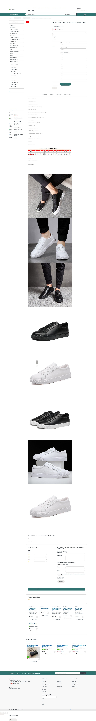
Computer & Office (14, 29)
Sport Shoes (65, 606)
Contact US (74, 681)
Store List (58, 687)
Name (58, 566)
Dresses (30, 622)
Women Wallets (14, 84)
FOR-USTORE (14, 709)
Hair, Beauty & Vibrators (15, 39)
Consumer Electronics (14, 31)
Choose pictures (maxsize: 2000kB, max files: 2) (66, 562)
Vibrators (42, 606)
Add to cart (66, 84)
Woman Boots (14, 80)
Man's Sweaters (31, 606)
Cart (42, 687)
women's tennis (14, 86)
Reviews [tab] (51, 94)
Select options (36, 617)
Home (10, 18)
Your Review (59, 555)
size (53, 65)
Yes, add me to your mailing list (60, 578)
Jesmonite (12, 43)
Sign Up (83, 673)
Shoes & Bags (17, 18)
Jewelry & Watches (14, 45)
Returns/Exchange (75, 684)
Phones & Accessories (14, 51)
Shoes (29, 10)
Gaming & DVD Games (14, 37)
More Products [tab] (67, 94)
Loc (69, 4)
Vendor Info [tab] (58, 94)
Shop (58, 684)
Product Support (75, 687)
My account (44, 689)
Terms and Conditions (46, 684)
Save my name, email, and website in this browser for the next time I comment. (71, 575)
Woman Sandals (14, 82)
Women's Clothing (14, 61)
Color (53, 46)
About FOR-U (44, 681)
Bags (33, 10)
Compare (61, 26)
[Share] (5, 713)
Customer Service (84, 3)
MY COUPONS (59, 683)
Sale (62, 20)
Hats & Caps (13, 71)
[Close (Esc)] (7, 713)
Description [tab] (44, 94)
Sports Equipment (14, 59)
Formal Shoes (26, 18)
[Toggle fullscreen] (3, 713)
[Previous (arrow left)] (1, 714)
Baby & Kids (12, 27)
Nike (11, 49)
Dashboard (59, 681)
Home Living (13, 41)
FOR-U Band (12, 35)
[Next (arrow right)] (3, 714)
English (73, 3)
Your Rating (59, 552)
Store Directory (59, 686)
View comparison (13, 719)
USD (77, 3)
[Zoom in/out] (1, 713)
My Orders (44, 691)
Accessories (12, 25)
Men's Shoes (59, 20)
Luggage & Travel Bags (55, 606)
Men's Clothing (13, 47)
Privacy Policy (44, 686)
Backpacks (13, 67)
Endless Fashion (13, 33)
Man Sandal (13, 75)
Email (58, 570)
